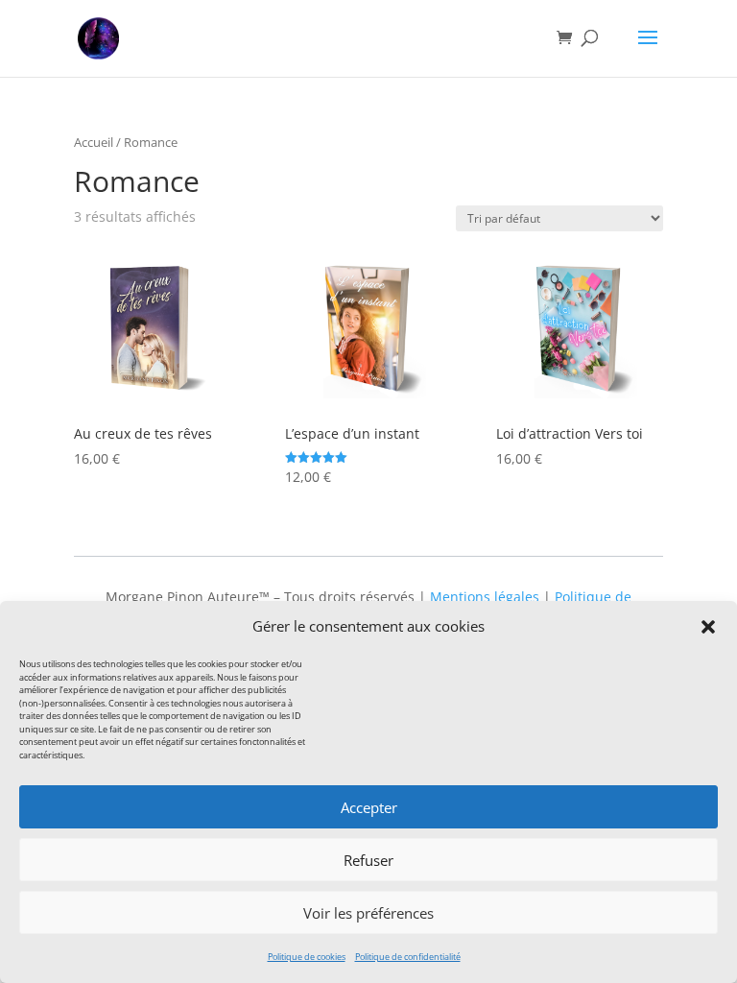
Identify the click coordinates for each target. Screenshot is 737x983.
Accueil (93, 142)
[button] (708, 626)
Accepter (369, 807)
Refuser (368, 860)
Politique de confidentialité (408, 956)
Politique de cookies (306, 956)
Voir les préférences (368, 913)
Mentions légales (484, 596)
